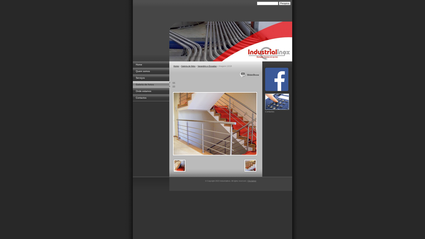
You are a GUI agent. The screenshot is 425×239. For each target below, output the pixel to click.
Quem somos (143, 71)
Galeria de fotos (145, 84)
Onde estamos (143, 91)
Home (139, 64)
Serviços (140, 78)
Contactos (141, 97)
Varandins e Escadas (207, 66)
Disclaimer (252, 181)
